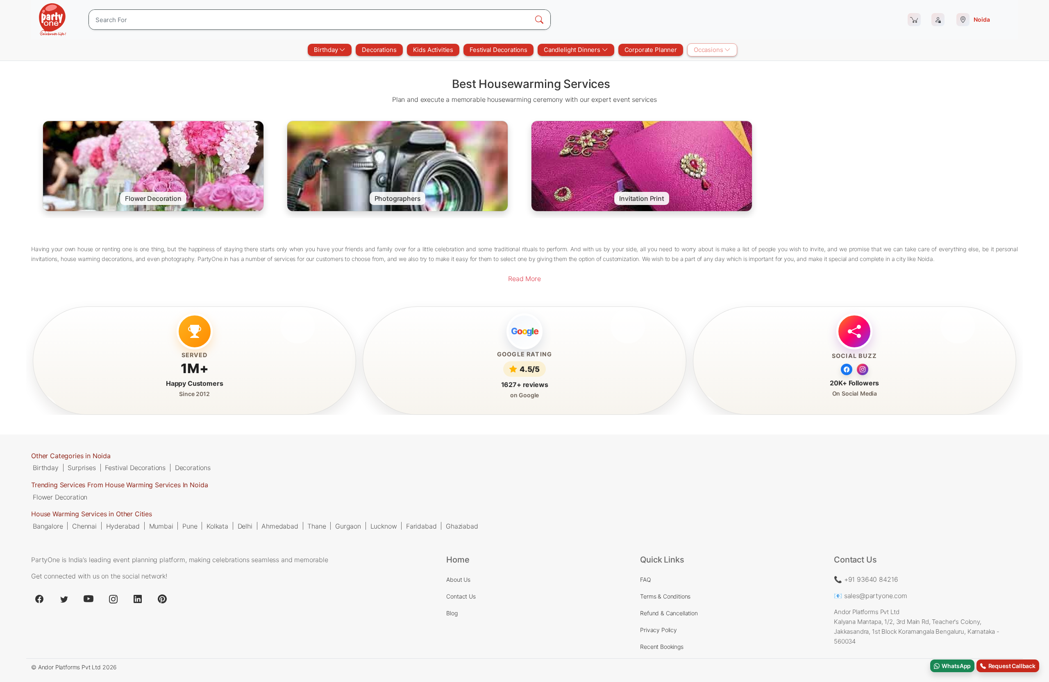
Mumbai (161, 526)
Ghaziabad (462, 526)
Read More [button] (524, 279)
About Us (458, 579)
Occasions (709, 50)
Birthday (327, 50)
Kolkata (217, 526)
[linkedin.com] (137, 599)
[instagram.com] (113, 599)
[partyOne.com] (52, 19)
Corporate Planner (650, 50)
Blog (451, 613)
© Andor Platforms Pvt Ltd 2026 (74, 667)
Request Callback (1010, 665)
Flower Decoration (60, 497)
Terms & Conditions (665, 596)
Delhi (245, 526)
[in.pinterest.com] (162, 599)
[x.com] (64, 599)
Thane (316, 526)
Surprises (82, 468)
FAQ (645, 579)
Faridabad (421, 526)
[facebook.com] (39, 599)
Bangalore (48, 526)
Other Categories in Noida (71, 456)
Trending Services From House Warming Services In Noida (119, 485)
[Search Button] (539, 19)
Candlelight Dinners (573, 50)
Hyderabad (123, 526)
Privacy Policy (658, 629)
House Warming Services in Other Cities (91, 514)
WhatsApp (955, 665)
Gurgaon (348, 526)
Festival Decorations (498, 50)
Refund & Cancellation (669, 613)
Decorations (379, 50)
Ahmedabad (279, 526)
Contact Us (460, 596)
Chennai (84, 526)
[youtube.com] (88, 599)
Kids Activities (433, 50)
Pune (189, 526)
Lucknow (383, 526)
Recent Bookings (661, 646)
